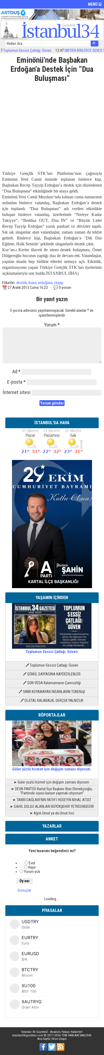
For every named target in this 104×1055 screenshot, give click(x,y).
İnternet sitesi (16, 392)
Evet (32, 863)
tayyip (58, 282)
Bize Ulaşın (59, 1039)
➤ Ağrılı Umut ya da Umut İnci (52, 813)
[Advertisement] (52, 124)
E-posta (16, 382)
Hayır (32, 867)
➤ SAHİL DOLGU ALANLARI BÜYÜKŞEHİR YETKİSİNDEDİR (52, 806)
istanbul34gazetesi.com (27, 1035)
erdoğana (45, 282)
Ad (16, 371)
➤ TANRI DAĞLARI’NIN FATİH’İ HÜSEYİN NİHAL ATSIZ (52, 800)
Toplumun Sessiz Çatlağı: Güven (52, 651)
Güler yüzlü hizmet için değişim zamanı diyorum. (51, 769)
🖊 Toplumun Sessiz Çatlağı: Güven (52, 665)
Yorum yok (32, 871)
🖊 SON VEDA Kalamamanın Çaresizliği (52, 683)
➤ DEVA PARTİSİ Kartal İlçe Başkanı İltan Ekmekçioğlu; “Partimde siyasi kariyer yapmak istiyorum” (52, 791)
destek (21, 282)
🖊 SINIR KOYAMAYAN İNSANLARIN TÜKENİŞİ (52, 692)
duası (32, 282)
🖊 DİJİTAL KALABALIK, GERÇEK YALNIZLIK (51, 700)
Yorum (52, 325)
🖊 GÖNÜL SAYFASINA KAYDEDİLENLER (52, 674)
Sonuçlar (24, 890)
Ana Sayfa (43, 1039)
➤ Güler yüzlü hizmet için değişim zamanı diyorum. (52, 782)
